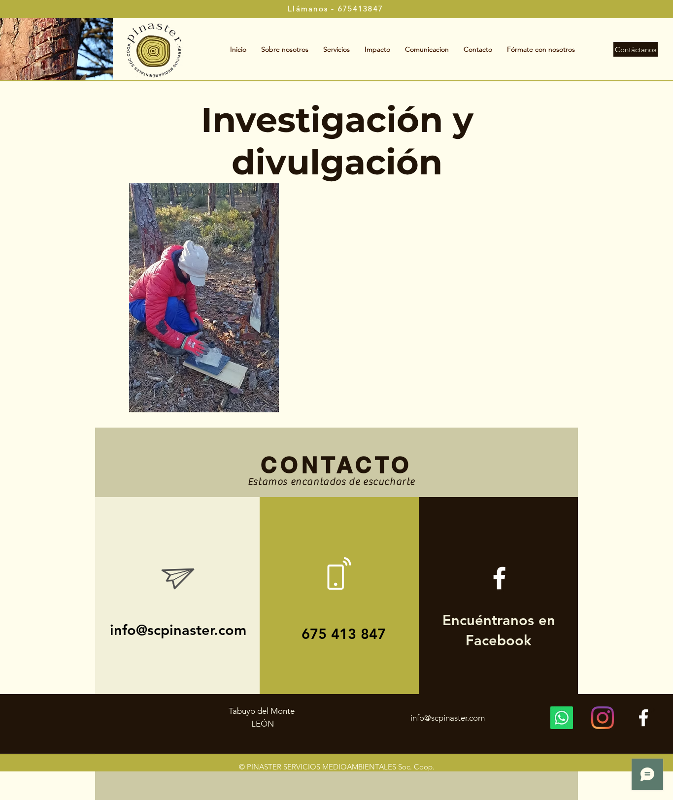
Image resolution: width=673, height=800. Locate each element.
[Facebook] (643, 717)
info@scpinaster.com (178, 629)
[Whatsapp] (561, 717)
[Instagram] (602, 717)
